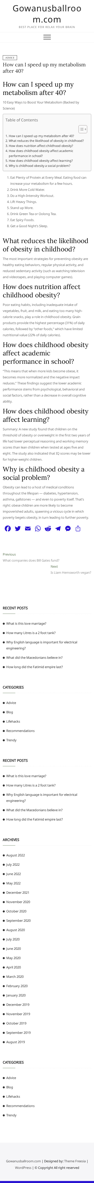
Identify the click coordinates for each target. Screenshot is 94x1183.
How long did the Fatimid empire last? (34, 667)
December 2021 (17, 892)
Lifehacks (13, 721)
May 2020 (13, 958)
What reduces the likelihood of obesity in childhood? (46, 141)
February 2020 (17, 986)
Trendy (11, 740)
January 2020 (16, 995)
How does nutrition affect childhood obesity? (41, 146)
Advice (10, 57)
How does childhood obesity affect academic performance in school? (41, 153)
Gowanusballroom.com (47, 14)
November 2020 (18, 902)
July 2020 (13, 939)
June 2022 (13, 874)
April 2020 (13, 967)
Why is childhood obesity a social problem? (39, 166)
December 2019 (17, 1004)
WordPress (23, 1167)
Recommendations (20, 730)
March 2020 (15, 976)
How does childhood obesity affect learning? (40, 161)
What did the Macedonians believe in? (34, 657)
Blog (9, 712)
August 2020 (15, 930)
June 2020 (13, 948)
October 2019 (16, 1023)
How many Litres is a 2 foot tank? (31, 632)
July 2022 (13, 864)
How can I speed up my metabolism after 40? (41, 136)
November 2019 (18, 1014)
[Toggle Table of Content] (80, 129)
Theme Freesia (75, 1161)
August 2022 (15, 855)
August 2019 (15, 1042)
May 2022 (13, 883)
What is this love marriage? (26, 623)
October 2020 (16, 911)
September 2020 (18, 920)
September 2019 (18, 1032)
